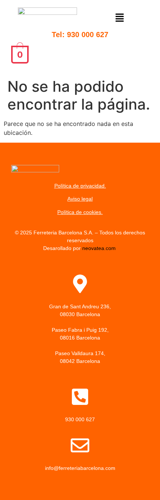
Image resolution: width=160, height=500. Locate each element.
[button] (120, 18)
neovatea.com (99, 248)
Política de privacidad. (80, 186)
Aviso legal (80, 199)
